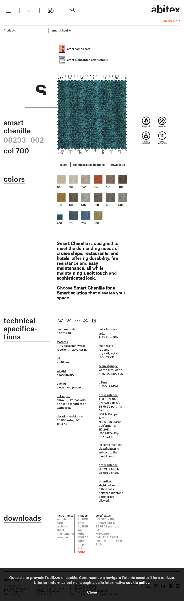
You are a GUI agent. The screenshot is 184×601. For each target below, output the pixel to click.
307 (96, 186)
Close (92, 592)
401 (108, 186)
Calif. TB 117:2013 (107, 537)
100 (59, 186)
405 (121, 186)
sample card (61, 521)
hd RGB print (83, 521)
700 (59, 223)
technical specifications (89, 164)
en (29, 10)
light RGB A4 (83, 535)
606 (121, 205)
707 (83, 223)
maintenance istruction (65, 535)
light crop (81, 542)
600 (71, 205)
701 (71, 223)
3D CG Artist (82, 549)
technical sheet (63, 528)
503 (59, 205)
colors (63, 164)
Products (10, 30)
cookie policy (137, 582)
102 (83, 186)
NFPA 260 (102, 533)
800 (96, 223)
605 (108, 205)
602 (84, 205)
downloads (117, 164)
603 (96, 205)
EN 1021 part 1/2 (106, 523)
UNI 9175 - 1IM (105, 519)
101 (71, 186)
